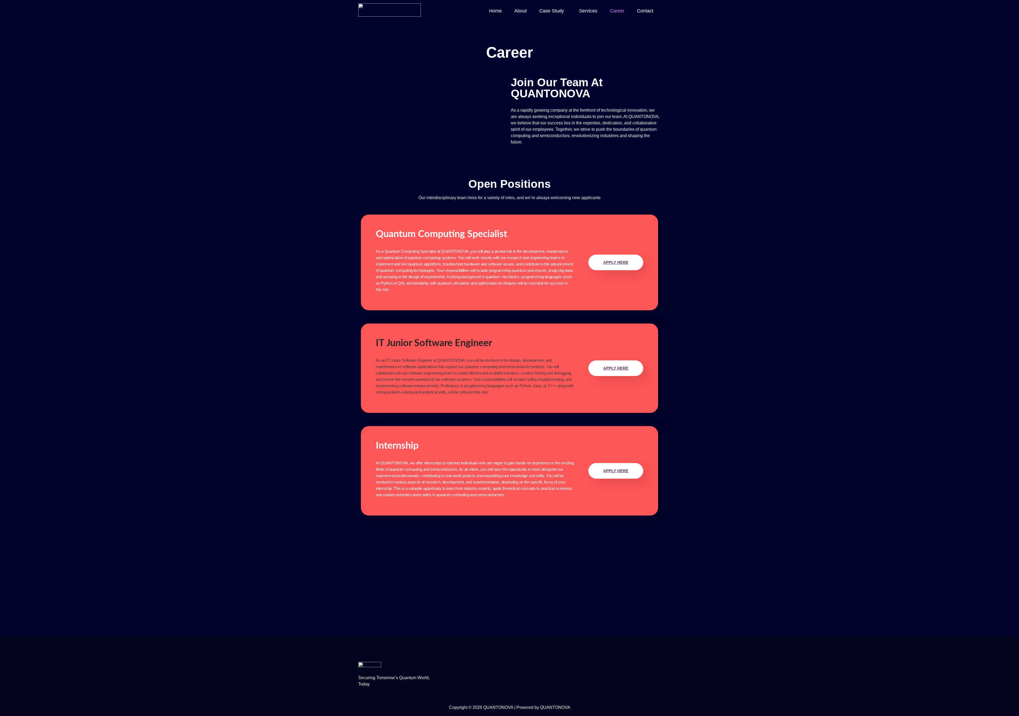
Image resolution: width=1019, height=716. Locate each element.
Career (617, 11)
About (520, 11)
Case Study (551, 11)
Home (495, 11)
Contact (645, 11)
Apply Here (615, 262)
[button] (553, 11)
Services (588, 11)
